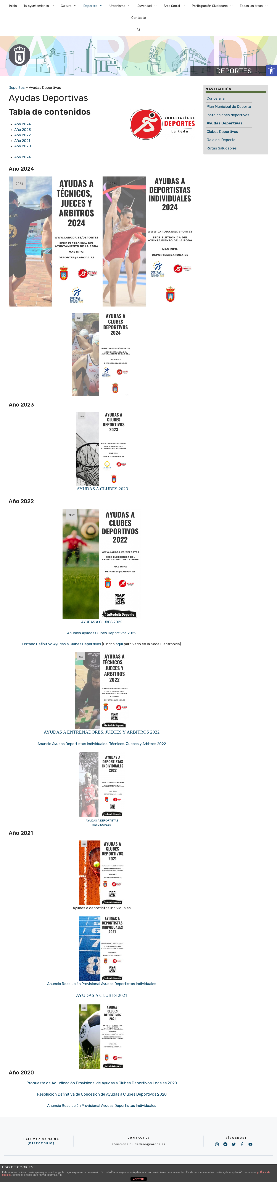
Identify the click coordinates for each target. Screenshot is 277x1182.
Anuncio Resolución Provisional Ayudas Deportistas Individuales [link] (101, 984)
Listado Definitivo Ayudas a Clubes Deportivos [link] (62, 644)
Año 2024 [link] (22, 124)
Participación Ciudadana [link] (210, 6)
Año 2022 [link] (22, 135)
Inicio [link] (13, 6)
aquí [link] (119, 644)
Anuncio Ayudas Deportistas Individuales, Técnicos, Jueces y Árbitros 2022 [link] (101, 744)
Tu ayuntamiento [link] (36, 6)
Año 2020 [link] (22, 146)
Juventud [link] (144, 6)
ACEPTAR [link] (138, 1179)
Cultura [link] (66, 6)
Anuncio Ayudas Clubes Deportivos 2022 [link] (101, 633)
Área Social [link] (172, 6)
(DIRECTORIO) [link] (41, 1143)
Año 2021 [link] (22, 140)
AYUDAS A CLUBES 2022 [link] (101, 622)
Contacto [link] (138, 18)
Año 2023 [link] (22, 129)
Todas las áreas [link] (251, 6)
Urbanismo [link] (117, 6)
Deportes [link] (90, 6)
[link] (271, 70)
